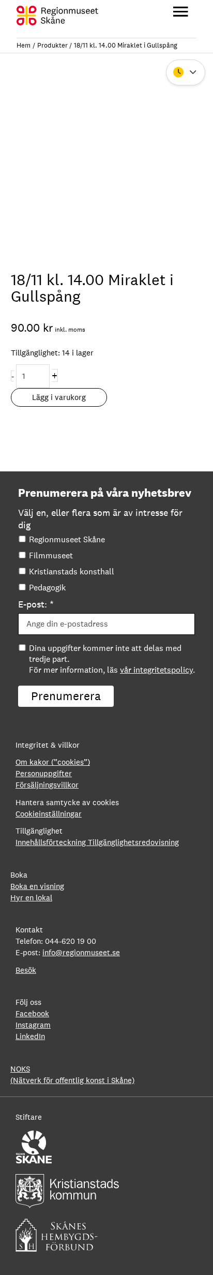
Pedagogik (47, 587)
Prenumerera (66, 696)
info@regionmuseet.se (81, 952)
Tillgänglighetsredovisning (133, 842)
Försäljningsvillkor (47, 785)
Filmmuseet (51, 555)
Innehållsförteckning (52, 842)
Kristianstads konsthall (71, 571)
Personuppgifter (44, 773)
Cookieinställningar (49, 814)
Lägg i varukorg (59, 397)
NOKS (20, 1069)
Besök (26, 970)
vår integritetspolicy (156, 669)
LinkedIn (30, 1036)
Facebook (32, 1013)
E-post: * (36, 604)
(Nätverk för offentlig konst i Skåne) (72, 1080)
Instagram (33, 1025)
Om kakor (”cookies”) (53, 762)
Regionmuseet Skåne (67, 539)
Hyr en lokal (31, 897)
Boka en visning (37, 886)
